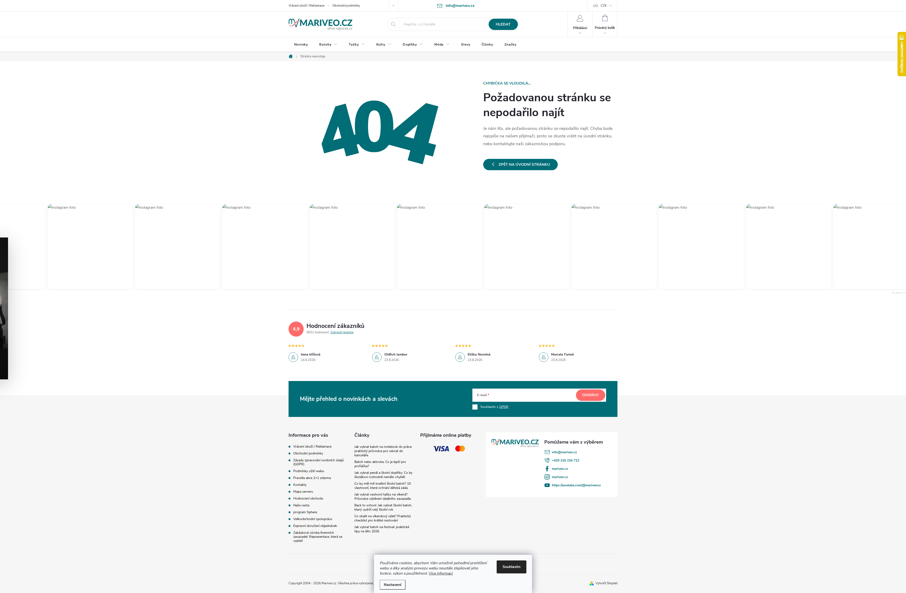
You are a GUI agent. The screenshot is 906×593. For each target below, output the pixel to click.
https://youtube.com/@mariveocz (576, 485)
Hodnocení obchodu (308, 498)
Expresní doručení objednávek (315, 526)
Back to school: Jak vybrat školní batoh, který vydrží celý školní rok (383, 507)
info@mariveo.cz (564, 452)
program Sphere (305, 512)
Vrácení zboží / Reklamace (306, 6)
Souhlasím (511, 566)
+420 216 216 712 (565, 460)
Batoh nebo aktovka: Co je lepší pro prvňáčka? (380, 464)
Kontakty (299, 485)
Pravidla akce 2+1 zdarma (312, 478)
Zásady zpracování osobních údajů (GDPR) (318, 462)
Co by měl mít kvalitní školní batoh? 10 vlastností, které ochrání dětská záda (382, 485)
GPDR (503, 407)
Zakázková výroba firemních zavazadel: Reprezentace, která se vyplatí (317, 536)
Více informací (441, 573)
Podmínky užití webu (308, 471)
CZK (604, 6)
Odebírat (590, 395)
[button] (84, 246)
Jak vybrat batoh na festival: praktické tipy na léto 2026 (381, 529)
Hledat (503, 24)
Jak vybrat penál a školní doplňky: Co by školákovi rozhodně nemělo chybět (383, 474)
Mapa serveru (303, 491)
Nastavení (392, 584)
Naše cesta (301, 505)
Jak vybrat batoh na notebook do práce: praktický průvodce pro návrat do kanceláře (383, 451)
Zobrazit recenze (341, 332)
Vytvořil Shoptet (606, 583)
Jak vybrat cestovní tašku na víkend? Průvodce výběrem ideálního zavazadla (382, 496)
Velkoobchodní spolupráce (312, 519)
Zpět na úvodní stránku (524, 164)
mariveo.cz (560, 468)
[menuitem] (301, 44)
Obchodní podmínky (346, 6)
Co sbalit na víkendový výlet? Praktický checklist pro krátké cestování (382, 518)
